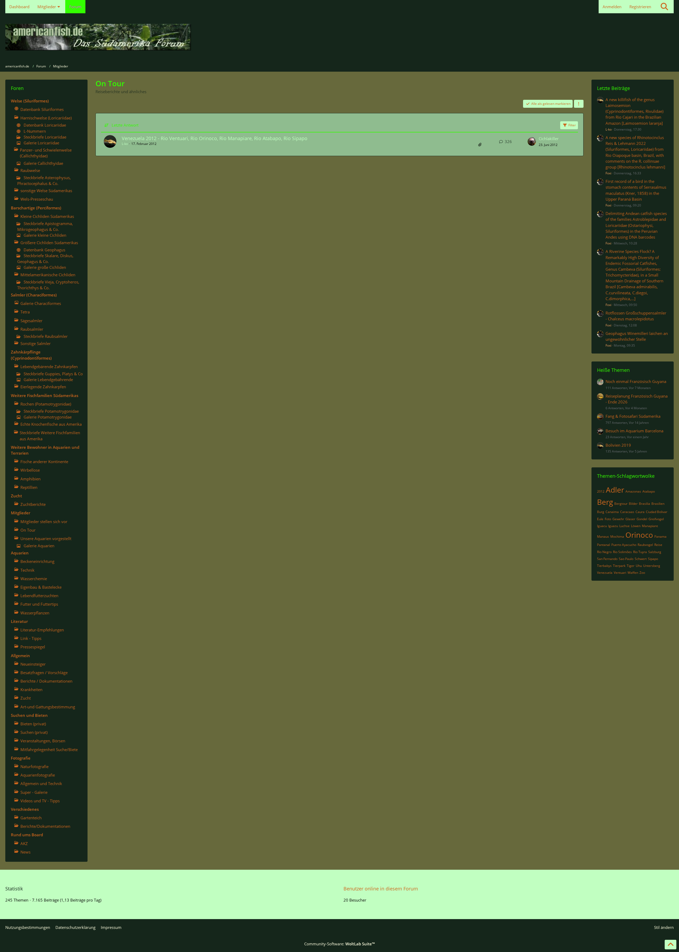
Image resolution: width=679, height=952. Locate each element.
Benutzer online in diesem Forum (380, 888)
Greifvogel (656, 519)
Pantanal (603, 544)
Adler (615, 490)
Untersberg (651, 565)
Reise (658, 544)
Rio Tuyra (640, 552)
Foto (608, 519)
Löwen (636, 526)
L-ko (125, 143)
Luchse (624, 526)
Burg (600, 512)
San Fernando (607, 559)
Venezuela (604, 572)
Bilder (633, 503)
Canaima (612, 512)
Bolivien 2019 (618, 445)
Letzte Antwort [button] (125, 125)
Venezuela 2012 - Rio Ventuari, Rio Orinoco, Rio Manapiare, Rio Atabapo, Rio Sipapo (214, 138)
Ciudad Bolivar (656, 512)
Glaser (630, 519)
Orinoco (639, 535)
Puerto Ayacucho (623, 544)
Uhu (639, 565)
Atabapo (648, 491)
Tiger (630, 565)
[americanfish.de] (339, 37)
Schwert (641, 559)
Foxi (608, 173)
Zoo (642, 572)
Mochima (617, 536)
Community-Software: (339, 943)
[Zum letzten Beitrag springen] (532, 141)
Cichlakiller (549, 138)
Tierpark (619, 565)
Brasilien (657, 503)
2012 (600, 491)
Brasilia (644, 503)
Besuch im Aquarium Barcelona (634, 430)
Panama (660, 536)
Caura (640, 512)
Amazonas (633, 491)
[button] (579, 104)
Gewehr (618, 519)
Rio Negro (604, 552)
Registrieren (640, 6)
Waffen (633, 572)
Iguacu (602, 526)
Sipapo (653, 559)
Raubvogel (645, 544)
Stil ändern (664, 927)
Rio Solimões (622, 552)
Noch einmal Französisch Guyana (636, 381)
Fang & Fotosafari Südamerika (633, 416)
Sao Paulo (626, 559)
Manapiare (650, 526)
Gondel (642, 519)
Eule (600, 519)
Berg (605, 502)
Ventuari (620, 572)
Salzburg (654, 552)
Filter (572, 125)
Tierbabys (604, 565)
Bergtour (621, 503)
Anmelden (612, 6)
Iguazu (613, 526)
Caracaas (627, 512)
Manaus (603, 536)
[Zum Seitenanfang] (670, 944)
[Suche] (664, 6)
